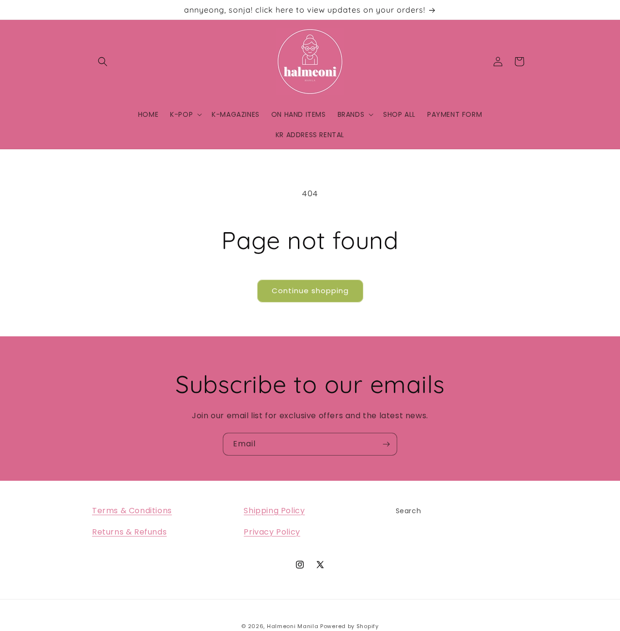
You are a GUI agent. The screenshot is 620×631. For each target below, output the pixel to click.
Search (408, 511)
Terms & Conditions (132, 510)
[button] (102, 61)
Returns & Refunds (129, 532)
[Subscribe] (386, 444)
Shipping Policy (274, 510)
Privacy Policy (272, 532)
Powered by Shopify (349, 626)
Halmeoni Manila (293, 626)
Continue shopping (310, 290)
